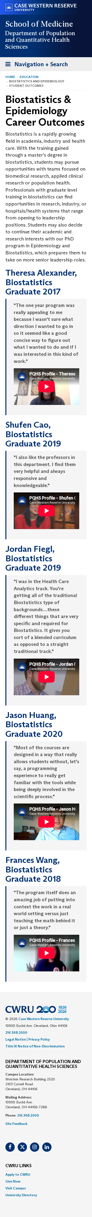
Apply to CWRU (17, 1174)
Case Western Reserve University (43, 1019)
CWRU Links (18, 1165)
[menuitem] (46, 1174)
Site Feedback (16, 1123)
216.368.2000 (16, 1032)
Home (10, 77)
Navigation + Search (35, 65)
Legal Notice (15, 1039)
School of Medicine (39, 24)
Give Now (12, 1181)
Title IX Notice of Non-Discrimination (35, 1046)
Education (29, 77)
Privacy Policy (39, 1039)
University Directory (21, 1195)
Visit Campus (15, 1188)
